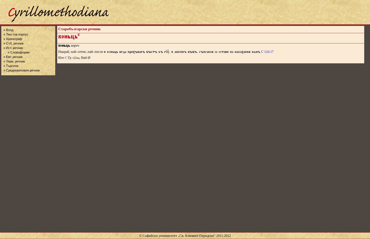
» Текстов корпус (15, 34)
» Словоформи (19, 52)
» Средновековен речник (21, 70)
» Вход (8, 30)
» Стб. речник (13, 43)
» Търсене (10, 66)
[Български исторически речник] (55, 21)
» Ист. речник (13, 48)
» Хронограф (12, 39)
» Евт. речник (13, 57)
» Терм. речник (14, 61)
